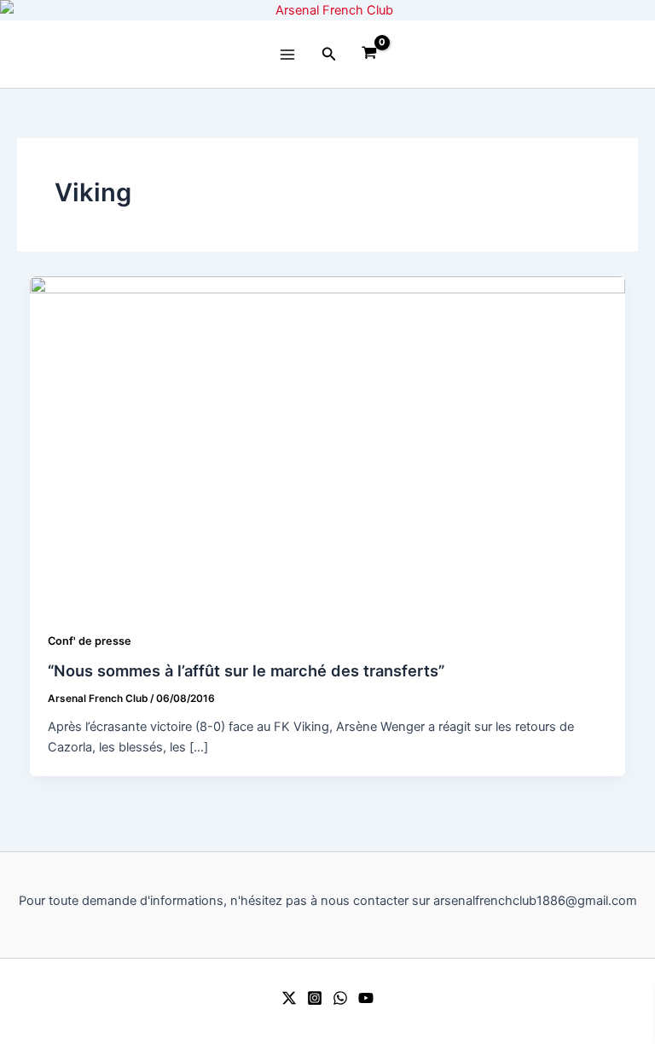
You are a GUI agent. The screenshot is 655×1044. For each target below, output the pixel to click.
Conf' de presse (89, 641)
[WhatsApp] (340, 998)
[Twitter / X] (289, 998)
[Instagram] (314, 998)
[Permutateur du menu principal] (287, 54)
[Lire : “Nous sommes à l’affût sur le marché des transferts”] (328, 443)
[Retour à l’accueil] (327, 10)
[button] (329, 54)
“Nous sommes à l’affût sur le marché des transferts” (246, 670)
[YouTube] (366, 998)
